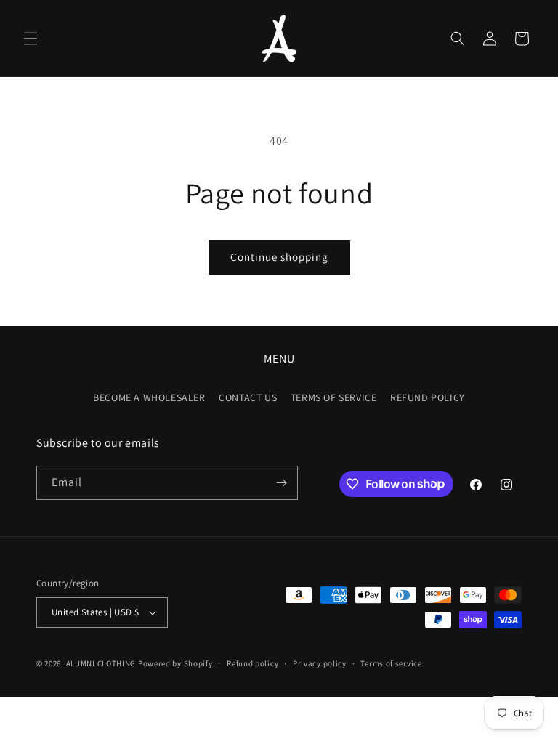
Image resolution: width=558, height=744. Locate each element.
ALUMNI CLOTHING (101, 663)
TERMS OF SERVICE (334, 397)
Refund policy (252, 663)
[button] (30, 38)
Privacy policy (320, 663)
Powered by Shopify (175, 663)
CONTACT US (248, 397)
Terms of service (390, 663)
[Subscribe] (281, 483)
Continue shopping (279, 257)
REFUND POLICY (427, 397)
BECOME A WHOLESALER (149, 397)
